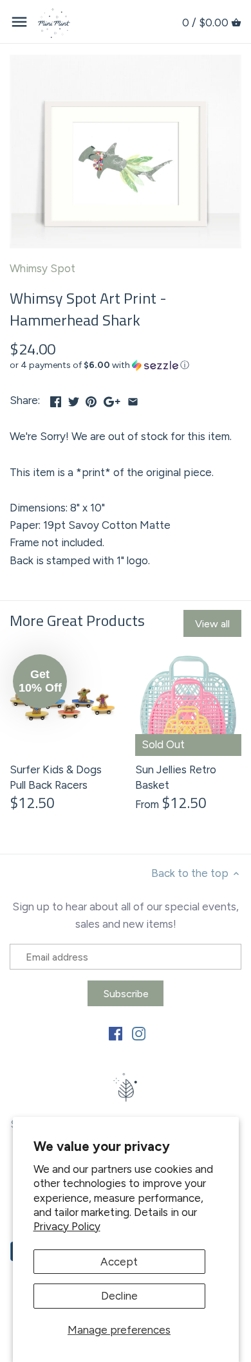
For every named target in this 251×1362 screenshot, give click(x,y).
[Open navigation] (19, 22)
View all (212, 624)
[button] (125, 365)
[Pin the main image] (91, 398)
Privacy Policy (66, 1226)
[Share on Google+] (112, 398)
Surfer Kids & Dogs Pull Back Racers (56, 777)
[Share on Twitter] (73, 398)
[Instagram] (138, 1033)
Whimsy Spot (42, 268)
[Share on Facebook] (55, 398)
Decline (119, 1295)
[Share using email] (132, 398)
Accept (119, 1261)
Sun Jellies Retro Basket (175, 777)
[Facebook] (115, 1033)
